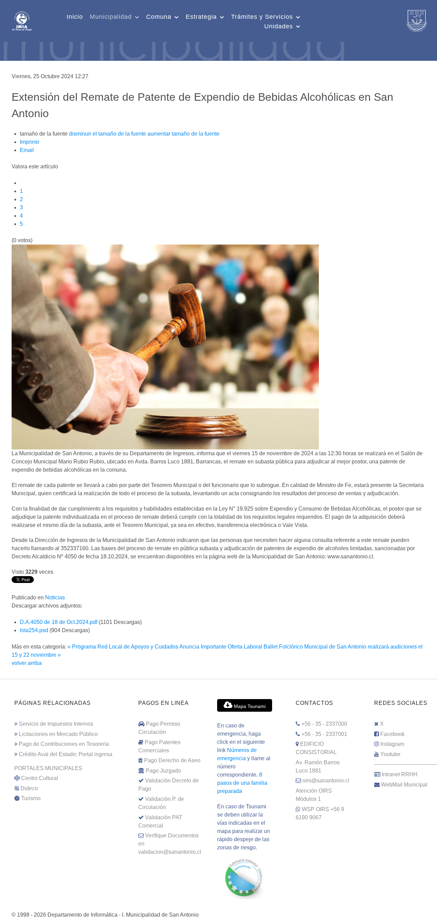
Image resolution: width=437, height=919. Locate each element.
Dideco (29, 788)
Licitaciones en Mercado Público (58, 734)
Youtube (390, 754)
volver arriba (27, 663)
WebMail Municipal (404, 785)
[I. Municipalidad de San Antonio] (22, 20)
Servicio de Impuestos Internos (56, 724)
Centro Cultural (39, 778)
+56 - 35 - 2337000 (324, 724)
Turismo (31, 798)
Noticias (55, 597)
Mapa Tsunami (249, 706)
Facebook (392, 734)
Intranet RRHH (400, 774)
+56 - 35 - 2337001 (324, 734)
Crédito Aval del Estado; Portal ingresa (65, 754)
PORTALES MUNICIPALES (48, 768)
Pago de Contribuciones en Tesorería (64, 744)
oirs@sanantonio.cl (325, 780)
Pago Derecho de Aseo (172, 760)
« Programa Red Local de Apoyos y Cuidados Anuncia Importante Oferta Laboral (165, 647)
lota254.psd (35, 630)
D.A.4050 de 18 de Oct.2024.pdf (59, 622)
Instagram (392, 744)
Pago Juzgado (163, 771)
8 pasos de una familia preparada (242, 783)
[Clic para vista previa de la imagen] (165, 346)
